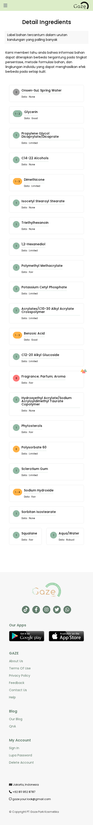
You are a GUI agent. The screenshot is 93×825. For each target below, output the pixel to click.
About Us (16, 661)
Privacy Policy (19, 675)
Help (12, 697)
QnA (12, 726)
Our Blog (15, 719)
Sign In (14, 748)
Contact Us (18, 690)
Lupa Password (20, 755)
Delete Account (21, 762)
